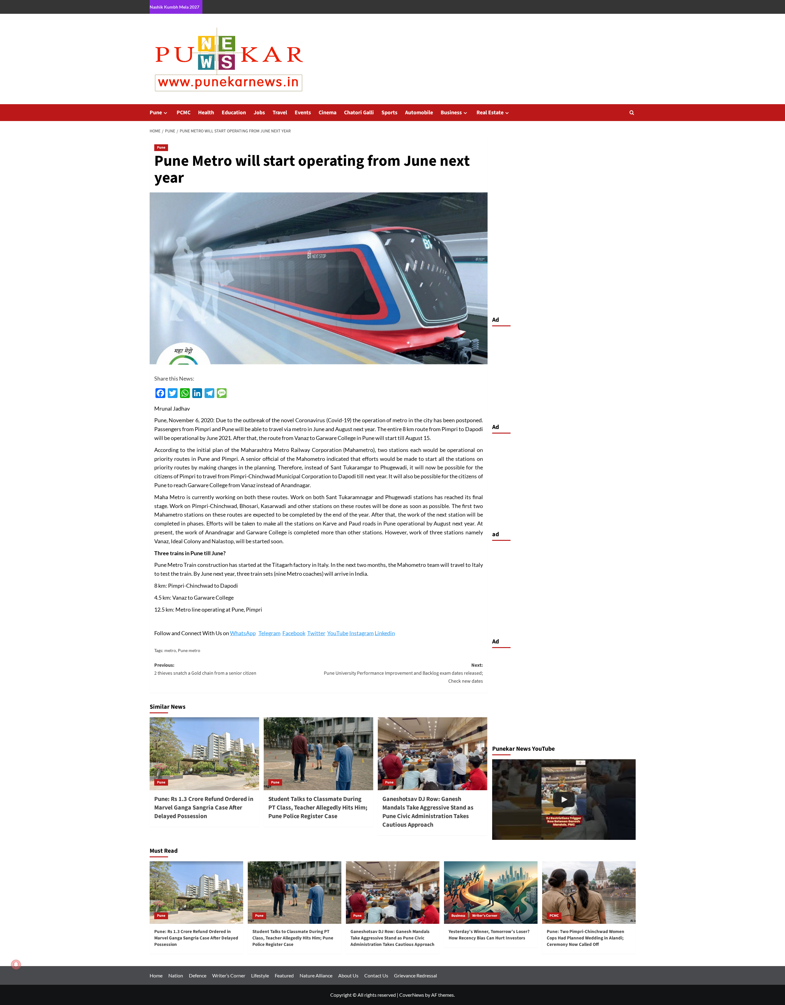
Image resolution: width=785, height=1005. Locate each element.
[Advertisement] (564, 373)
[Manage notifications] (16, 964)
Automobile (419, 112)
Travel (280, 112)
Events (303, 112)
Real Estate (490, 112)
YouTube (337, 633)
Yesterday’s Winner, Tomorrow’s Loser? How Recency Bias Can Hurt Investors (489, 934)
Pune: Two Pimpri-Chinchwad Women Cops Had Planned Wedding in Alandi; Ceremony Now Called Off (585, 938)
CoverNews (411, 995)
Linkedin (385, 633)
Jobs (259, 112)
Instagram (361, 633)
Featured (284, 975)
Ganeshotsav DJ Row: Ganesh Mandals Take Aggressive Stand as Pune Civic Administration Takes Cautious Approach (427, 812)
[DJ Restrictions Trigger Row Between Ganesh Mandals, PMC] (564, 799)
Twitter (316, 633)
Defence (197, 975)
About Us (348, 975)
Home (156, 975)
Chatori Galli (359, 112)
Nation (175, 975)
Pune (156, 112)
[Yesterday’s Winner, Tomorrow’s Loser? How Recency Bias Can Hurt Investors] (491, 892)
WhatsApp (243, 633)
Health (206, 112)
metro (170, 650)
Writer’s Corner (228, 975)
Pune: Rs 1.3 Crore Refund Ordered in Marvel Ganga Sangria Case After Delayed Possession (203, 808)
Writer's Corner (484, 915)
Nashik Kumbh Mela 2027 (174, 6)
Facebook (293, 633)
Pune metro (189, 650)
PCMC (183, 112)
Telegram (269, 633)
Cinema (327, 112)
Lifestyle (260, 975)
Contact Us (376, 975)
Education (234, 112)
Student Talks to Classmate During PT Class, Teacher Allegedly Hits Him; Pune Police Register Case (317, 808)
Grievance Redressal (415, 975)
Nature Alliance (316, 975)
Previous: (205, 669)
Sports (389, 112)
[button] (632, 112)
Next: (403, 673)
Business (451, 112)
